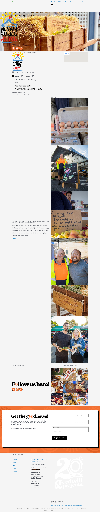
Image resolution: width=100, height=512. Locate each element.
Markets (15, 459)
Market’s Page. (36, 469)
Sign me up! (59, 438)
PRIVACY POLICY (55, 503)
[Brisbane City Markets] (70, 430)
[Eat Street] (70, 428)
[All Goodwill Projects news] (70, 427)
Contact (15, 471)
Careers (15, 468)
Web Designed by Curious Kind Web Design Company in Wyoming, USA (68, 505)
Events (15, 462)
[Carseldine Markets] (70, 431)
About (14, 465)
